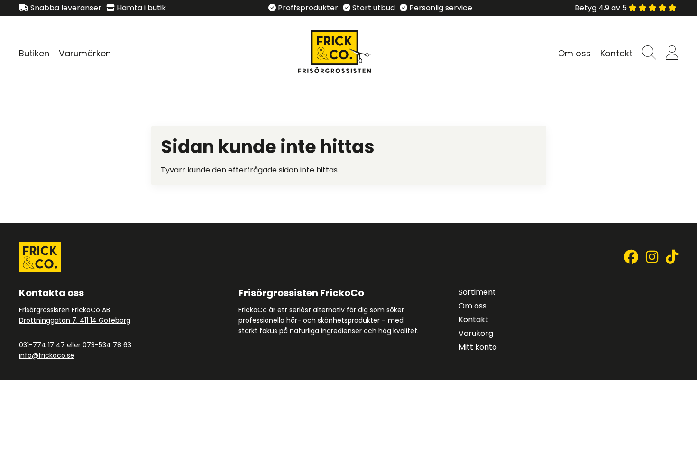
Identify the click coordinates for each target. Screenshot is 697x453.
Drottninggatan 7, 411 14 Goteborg (74, 320)
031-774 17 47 (42, 345)
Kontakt (616, 53)
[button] (649, 53)
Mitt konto (478, 347)
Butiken (34, 53)
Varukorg (476, 333)
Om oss (574, 53)
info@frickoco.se (46, 355)
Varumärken (85, 53)
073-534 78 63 (107, 345)
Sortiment (477, 292)
